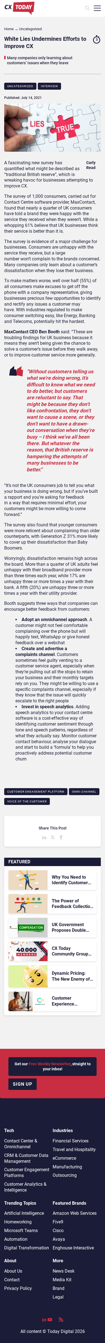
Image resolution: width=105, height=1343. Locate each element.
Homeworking (18, 1222)
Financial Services (70, 1141)
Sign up (22, 1084)
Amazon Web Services (75, 1213)
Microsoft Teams (21, 1230)
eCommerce (64, 1158)
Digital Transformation (26, 1248)
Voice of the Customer (27, 801)
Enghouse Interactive (73, 1248)
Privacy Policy (18, 1288)
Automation (15, 1239)
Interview (49, 86)
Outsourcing (65, 1175)
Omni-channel (84, 791)
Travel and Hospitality (74, 1149)
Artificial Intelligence (24, 1213)
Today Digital (60, 1331)
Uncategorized (20, 86)
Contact (12, 1279)
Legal (58, 1297)
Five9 (58, 1222)
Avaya (59, 1239)
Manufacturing (67, 1167)
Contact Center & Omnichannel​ (20, 1143)
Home (9, 29)
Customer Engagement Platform (35, 791)
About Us (13, 1271)
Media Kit (62, 1279)
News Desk (63, 1271)
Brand (58, 1288)
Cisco (58, 1230)
